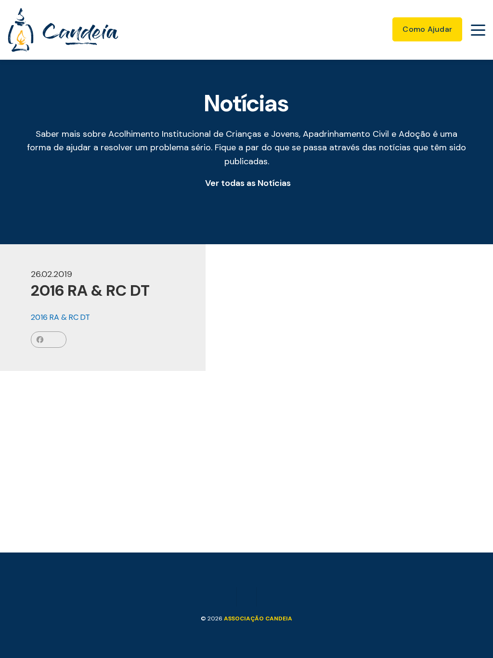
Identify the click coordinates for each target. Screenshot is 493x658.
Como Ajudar (427, 29)
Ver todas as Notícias (248, 183)
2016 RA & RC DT (60, 317)
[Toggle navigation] (478, 30)
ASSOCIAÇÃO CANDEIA (258, 618)
